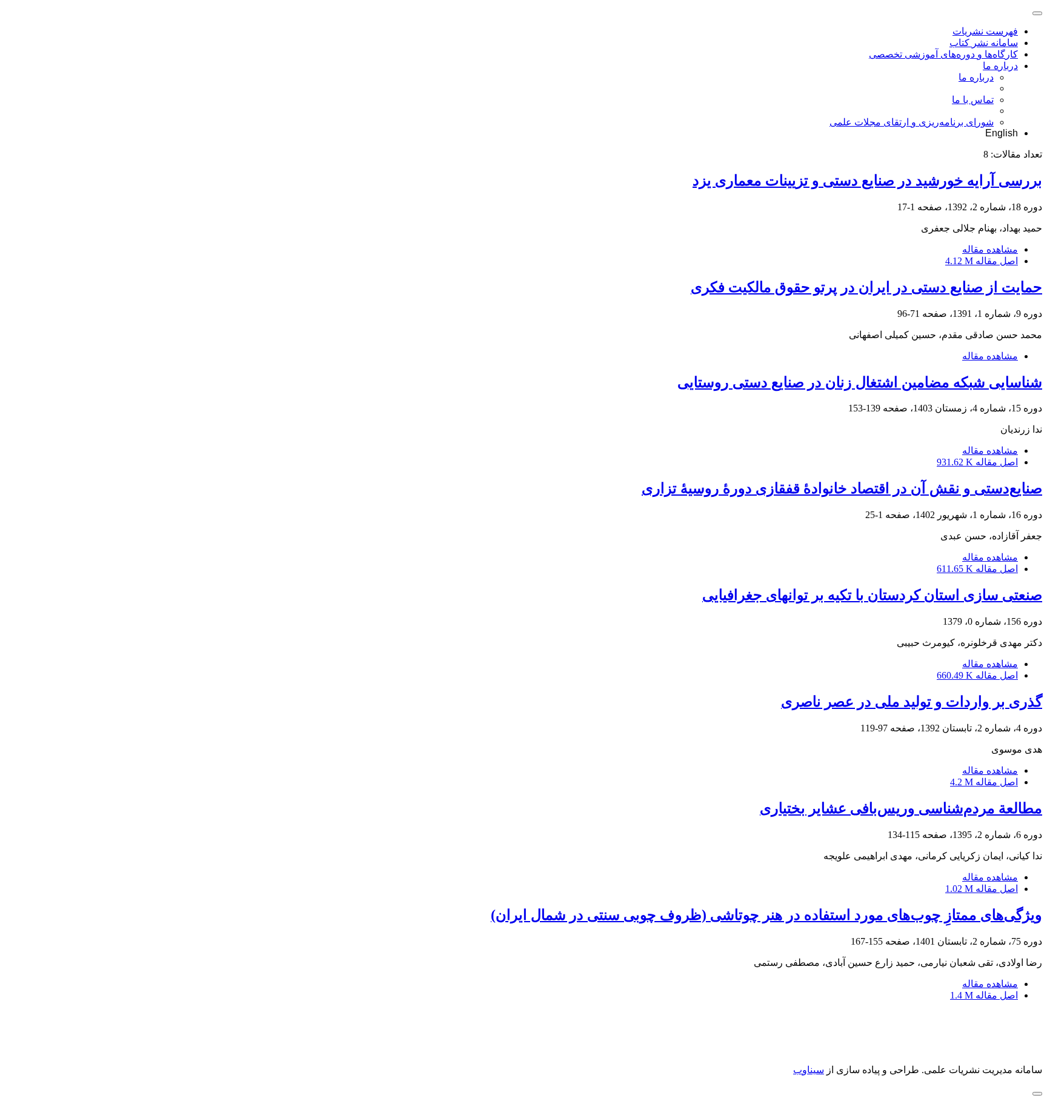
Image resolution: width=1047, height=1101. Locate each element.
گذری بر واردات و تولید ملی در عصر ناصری (911, 702)
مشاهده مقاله (990, 249)
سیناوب (808, 1070)
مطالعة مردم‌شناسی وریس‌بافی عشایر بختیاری (901, 808)
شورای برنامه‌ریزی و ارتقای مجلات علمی (911, 122)
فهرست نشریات (985, 31)
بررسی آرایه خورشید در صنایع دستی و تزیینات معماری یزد (867, 180)
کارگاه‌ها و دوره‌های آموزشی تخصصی (943, 54)
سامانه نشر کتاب (983, 43)
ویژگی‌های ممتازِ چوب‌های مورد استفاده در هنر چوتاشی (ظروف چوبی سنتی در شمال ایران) (766, 915)
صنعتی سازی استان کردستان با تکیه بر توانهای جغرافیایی (872, 595)
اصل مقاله (981, 261)
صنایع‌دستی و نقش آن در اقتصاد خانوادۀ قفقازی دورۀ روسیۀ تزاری (842, 488)
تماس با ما (973, 100)
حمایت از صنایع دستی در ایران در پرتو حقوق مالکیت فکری (866, 287)
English (1001, 133)
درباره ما (1000, 66)
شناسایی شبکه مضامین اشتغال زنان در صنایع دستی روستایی (859, 382)
